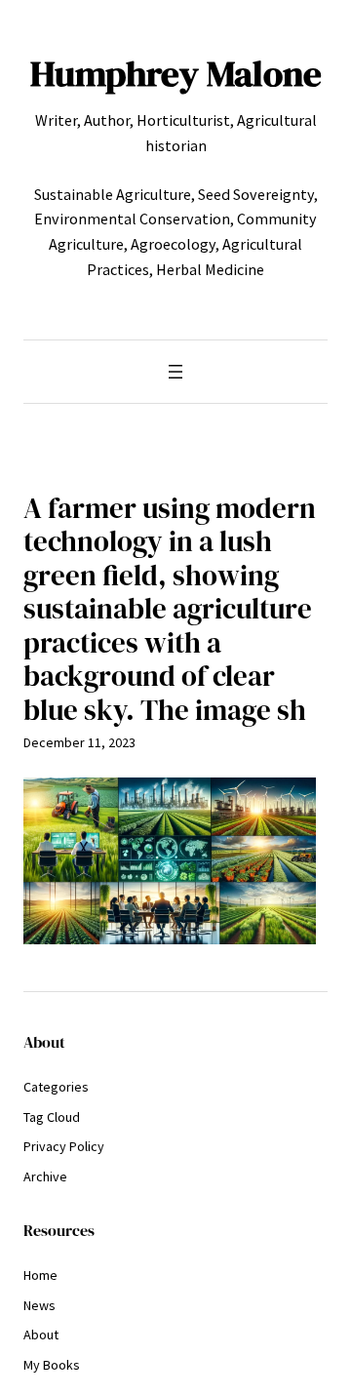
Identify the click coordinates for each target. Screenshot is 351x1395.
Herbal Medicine (210, 269)
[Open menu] (175, 371)
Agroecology (173, 244)
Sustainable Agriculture (112, 194)
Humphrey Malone (176, 73)
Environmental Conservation (132, 218)
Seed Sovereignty (256, 194)
